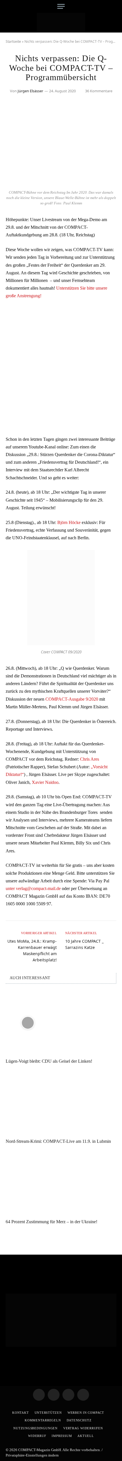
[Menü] (61, 6)
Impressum (62, 1436)
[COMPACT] (61, 23)
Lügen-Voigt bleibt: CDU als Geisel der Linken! (49, 1061)
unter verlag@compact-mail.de (33, 888)
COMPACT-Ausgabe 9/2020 (71, 699)
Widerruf (37, 1436)
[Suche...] (114, 6)
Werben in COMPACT (86, 1412)
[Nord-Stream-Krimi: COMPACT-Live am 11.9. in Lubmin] (61, 1103)
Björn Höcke (68, 522)
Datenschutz (79, 1420)
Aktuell (85, 1436)
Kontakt (20, 1412)
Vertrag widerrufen (83, 1428)
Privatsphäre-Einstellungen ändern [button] (32, 1455)
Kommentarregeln (43, 1420)
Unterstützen (48, 1412)
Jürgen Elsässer (30, 90)
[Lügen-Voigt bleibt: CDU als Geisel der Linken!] (61, 1023)
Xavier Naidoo (45, 782)
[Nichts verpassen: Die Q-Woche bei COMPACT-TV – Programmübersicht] (61, 184)
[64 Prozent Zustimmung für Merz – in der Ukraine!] (61, 1183)
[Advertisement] (61, 367)
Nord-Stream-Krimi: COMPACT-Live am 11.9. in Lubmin (58, 1141)
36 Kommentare (98, 90)
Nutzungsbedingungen (35, 1428)
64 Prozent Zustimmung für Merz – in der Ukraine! (51, 1221)
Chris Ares (89, 759)
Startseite (13, 41)
